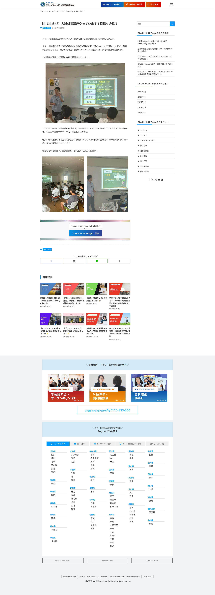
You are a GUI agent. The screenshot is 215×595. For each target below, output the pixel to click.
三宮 (112, 521)
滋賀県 (111, 469)
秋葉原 (74, 498)
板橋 (73, 502)
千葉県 (72, 469)
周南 (132, 496)
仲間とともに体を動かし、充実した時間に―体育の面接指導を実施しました (155, 72)
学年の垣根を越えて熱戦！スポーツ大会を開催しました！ (155, 49)
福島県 (52, 503)
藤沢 (92, 468)
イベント (143, 135)
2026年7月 (142, 97)
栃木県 (52, 526)
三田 (112, 528)
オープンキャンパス (148, 140)
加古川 (113, 535)
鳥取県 (131, 451)
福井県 (92, 476)
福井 (92, 479)
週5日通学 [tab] (81, 443)
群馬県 (52, 514)
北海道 (52, 451)
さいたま (75, 454)
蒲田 (73, 508)
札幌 (53, 461)
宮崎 (151, 500)
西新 (132, 517)
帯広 (53, 472)
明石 (112, 531)
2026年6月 (142, 102)
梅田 (112, 496)
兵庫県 (111, 514)
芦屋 (112, 517)
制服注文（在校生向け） (63, 560)
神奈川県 (92, 451)
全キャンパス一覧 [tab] (157, 444)
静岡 (92, 517)
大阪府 (111, 492)
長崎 (151, 466)
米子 (132, 458)
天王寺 (113, 499)
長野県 (92, 488)
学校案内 (81, 576)
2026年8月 (142, 91)
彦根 (112, 473)
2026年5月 (142, 107)
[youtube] (159, 180)
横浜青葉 (94, 458)
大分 (151, 489)
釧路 (53, 468)
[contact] (162, 180)
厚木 (92, 465)
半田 (112, 461)
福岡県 (131, 504)
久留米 (132, 514)
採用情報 (104, 576)
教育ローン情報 (107, 560)
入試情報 (143, 156)
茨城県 (52, 537)
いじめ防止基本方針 (117, 576)
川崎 (92, 461)
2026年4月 (142, 112)
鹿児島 (152, 512)
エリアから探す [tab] (59, 443)
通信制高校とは (93, 576)
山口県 (131, 489)
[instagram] (156, 180)
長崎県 (150, 462)
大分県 (150, 485)
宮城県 (52, 480)
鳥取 (132, 454)
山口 (132, 492)
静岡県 (92, 514)
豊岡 (112, 542)
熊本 (151, 477)
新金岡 (113, 503)
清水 (92, 528)
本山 (112, 458)
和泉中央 (114, 506)
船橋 (73, 479)
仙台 (53, 483)
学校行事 (143, 161)
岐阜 (92, 503)
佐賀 (151, 454)
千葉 (73, 473)
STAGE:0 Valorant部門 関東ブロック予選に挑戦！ (155, 65)
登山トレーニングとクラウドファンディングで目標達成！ (155, 57)
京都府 (111, 481)
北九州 (132, 510)
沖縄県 (150, 520)
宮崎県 (150, 497)
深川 (53, 454)
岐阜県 (92, 499)
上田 (92, 491)
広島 (132, 481)
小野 (112, 538)
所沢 (73, 458)
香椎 (132, 521)
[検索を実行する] (172, 23)
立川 (73, 505)
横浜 (92, 454)
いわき (54, 506)
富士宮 (93, 524)
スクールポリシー (152, 560)
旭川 (53, 458)
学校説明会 (144, 166)
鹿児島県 (151, 508)
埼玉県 (72, 451)
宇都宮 (54, 529)
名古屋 (113, 454)
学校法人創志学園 (69, 576)
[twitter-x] (152, 180)
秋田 (53, 495)
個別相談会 (144, 150)
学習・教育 (46, 28)
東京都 (72, 488)
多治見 (93, 506)
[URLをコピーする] (119, 261)
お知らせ (143, 145)
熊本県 (150, 474)
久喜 (73, 461)
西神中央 (114, 524)
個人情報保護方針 (133, 576)
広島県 (131, 477)
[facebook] (149, 180)
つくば (54, 540)
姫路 (112, 545)
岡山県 (131, 466)
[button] (171, 4)
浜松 (92, 521)
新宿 (73, 491)
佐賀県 (150, 451)
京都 (112, 484)
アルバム (143, 130)
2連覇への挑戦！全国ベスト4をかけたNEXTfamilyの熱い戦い (153, 42)
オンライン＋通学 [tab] (104, 443)
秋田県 (52, 491)
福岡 (132, 507)
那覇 (151, 523)
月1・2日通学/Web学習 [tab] (132, 443)
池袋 (73, 495)
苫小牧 (54, 465)
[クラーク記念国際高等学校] (57, 4)
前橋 (53, 517)
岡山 (132, 469)
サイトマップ (147, 576)
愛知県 (111, 451)
